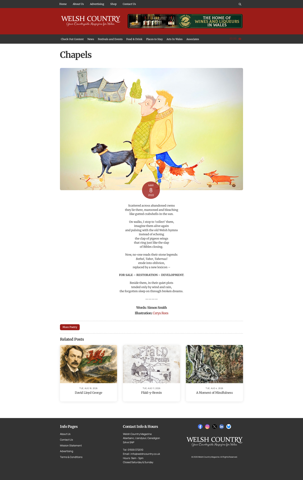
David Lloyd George (88, 393)
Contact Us (129, 4)
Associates (192, 39)
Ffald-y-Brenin (151, 393)
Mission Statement (71, 445)
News (90, 39)
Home (63, 4)
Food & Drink (134, 39)
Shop (113, 4)
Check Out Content (72, 39)
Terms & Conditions (71, 457)
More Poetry (69, 327)
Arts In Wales (174, 39)
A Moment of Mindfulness (214, 393)
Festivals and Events (110, 39)
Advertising (97, 4)
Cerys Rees (160, 313)
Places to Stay (154, 39)
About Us (78, 4)
